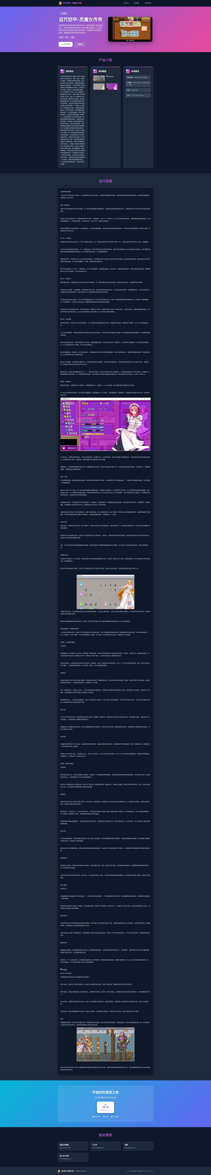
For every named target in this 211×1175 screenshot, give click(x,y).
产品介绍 (126, 3)
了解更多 (80, 44)
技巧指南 (136, 3)
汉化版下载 (147, 3)
